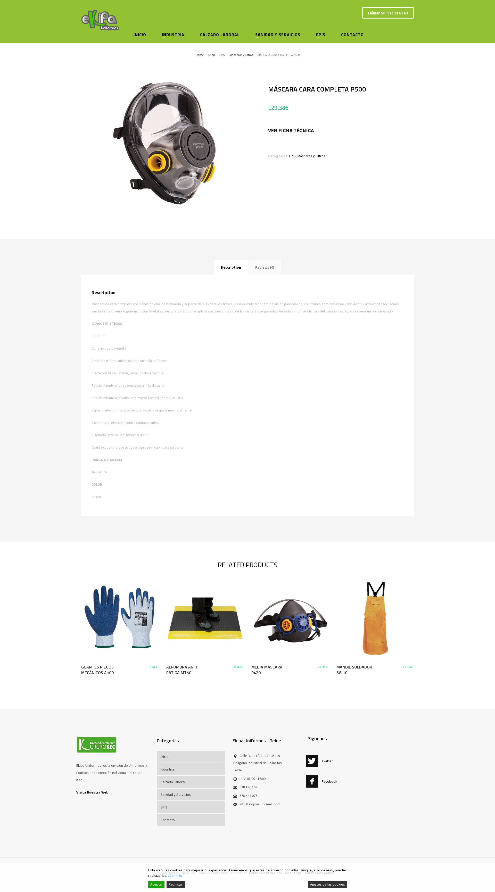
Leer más (175, 875)
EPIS (292, 156)
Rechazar (176, 884)
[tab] (231, 267)
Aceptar (156, 884)
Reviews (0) (264, 267)
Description (231, 267)
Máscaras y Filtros (311, 156)
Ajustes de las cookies (327, 884)
